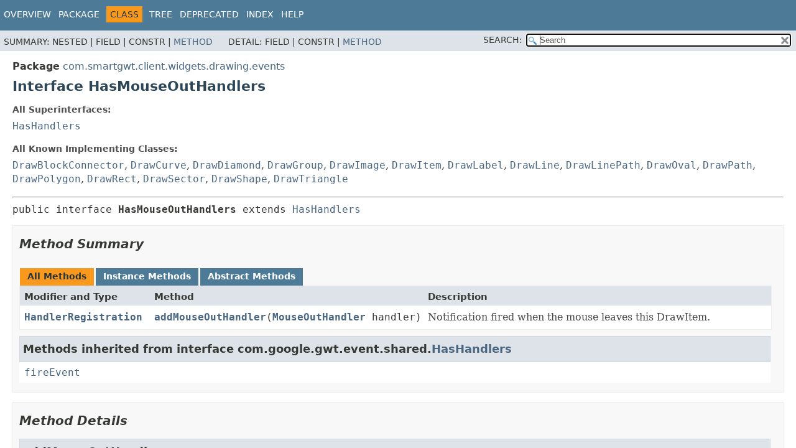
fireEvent (52, 372)
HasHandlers (46, 126)
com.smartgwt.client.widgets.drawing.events (174, 66)
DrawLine (535, 165)
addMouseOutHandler (210, 317)
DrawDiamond (227, 165)
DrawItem (417, 165)
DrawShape (239, 179)
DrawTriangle (311, 179)
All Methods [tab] (56, 276)
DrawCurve (159, 165)
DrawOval (671, 165)
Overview (27, 14)
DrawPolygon (46, 179)
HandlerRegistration (83, 317)
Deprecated (209, 14)
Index (260, 14)
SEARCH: (502, 40)
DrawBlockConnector (68, 165)
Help (292, 14)
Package (79, 14)
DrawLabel (476, 165)
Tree (160, 14)
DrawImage (358, 165)
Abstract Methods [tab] (251, 276)
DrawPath (727, 165)
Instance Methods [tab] (147, 276)
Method (193, 42)
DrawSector (174, 179)
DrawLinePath (603, 165)
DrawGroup (295, 165)
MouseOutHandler (319, 317)
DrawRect (112, 179)
